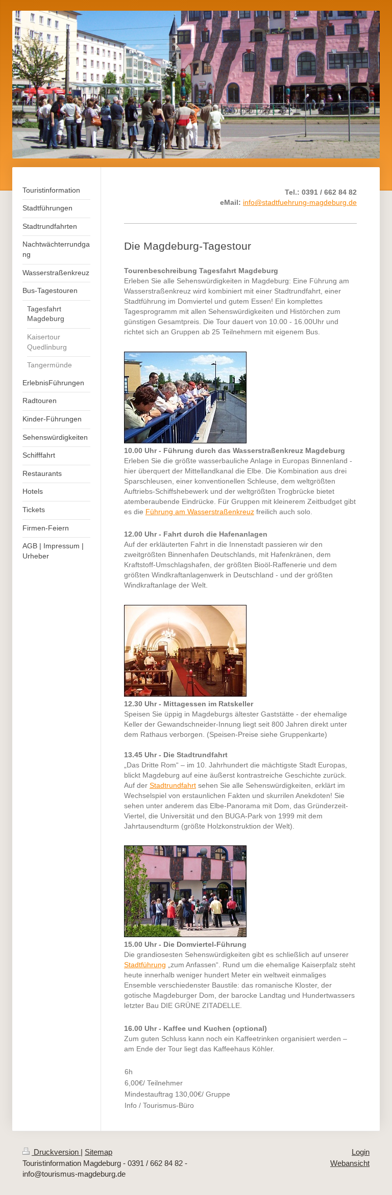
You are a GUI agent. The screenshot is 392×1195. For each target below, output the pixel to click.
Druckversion (56, 1152)
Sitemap (98, 1152)
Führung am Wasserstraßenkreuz (199, 512)
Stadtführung (145, 965)
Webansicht (350, 1163)
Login (361, 1152)
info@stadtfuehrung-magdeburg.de (300, 202)
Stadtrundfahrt (173, 785)
